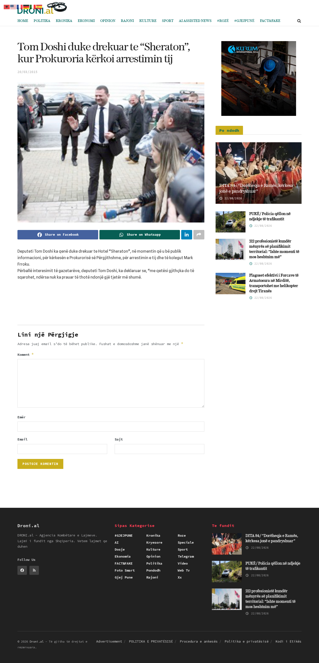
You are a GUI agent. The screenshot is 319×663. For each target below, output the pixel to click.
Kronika (64, 21)
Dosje (120, 549)
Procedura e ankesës (199, 641)
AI (117, 542)
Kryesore (154, 542)
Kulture (148, 21)
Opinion (107, 21)
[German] (26, 6)
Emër (21, 417)
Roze (182, 535)
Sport (167, 21)
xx (180, 577)
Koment (25, 354)
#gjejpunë (244, 21)
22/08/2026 (232, 198)
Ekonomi (86, 21)
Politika (42, 21)
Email (22, 439)
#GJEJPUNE (124, 535)
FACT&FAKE (270, 21)
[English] (13, 6)
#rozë (223, 21)
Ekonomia (123, 556)
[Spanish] (39, 6)
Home (22, 21)
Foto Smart (125, 570)
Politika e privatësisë (247, 641)
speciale (186, 542)
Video (183, 563)
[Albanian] (7, 6)
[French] (20, 6)
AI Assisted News (195, 21)
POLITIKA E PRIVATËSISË (151, 641)
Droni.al (37, 641)
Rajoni (127, 21)
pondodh (153, 570)
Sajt (119, 439)
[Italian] (33, 6)
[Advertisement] (111, 304)
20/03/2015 (27, 72)
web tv (184, 570)
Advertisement (109, 641)
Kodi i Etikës (289, 641)
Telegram (186, 556)
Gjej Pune (124, 577)
